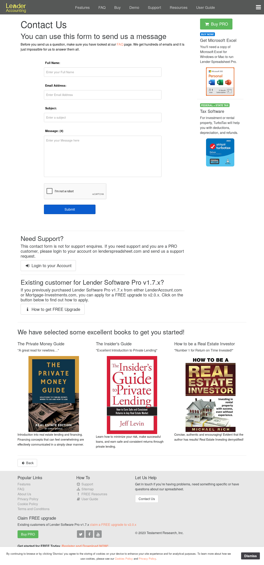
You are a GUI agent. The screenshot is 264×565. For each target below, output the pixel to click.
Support (154, 7)
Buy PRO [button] (219, 24)
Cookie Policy (28, 503)
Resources (178, 7)
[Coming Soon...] (80, 534)
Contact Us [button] (147, 498)
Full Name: (52, 63)
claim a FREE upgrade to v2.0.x (113, 524)
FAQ (102, 7)
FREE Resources (94, 494)
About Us (24, 494)
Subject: (51, 108)
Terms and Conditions (34, 508)
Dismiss (250, 555)
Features (82, 7)
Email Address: (55, 85)
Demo (134, 7)
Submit (70, 209)
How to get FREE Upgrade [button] (55, 309)
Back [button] (29, 462)
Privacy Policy (28, 499)
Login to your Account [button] (51, 265)
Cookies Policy (124, 558)
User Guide (205, 7)
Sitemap (87, 489)
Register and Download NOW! (85, 546)
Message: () (54, 131)
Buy (117, 7)
